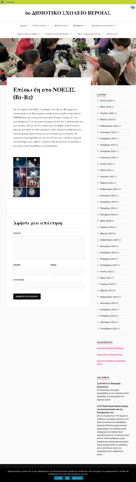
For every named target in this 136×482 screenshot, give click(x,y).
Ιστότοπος (18, 280)
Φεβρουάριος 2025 (109, 189)
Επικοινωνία (112, 33)
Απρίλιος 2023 (107, 284)
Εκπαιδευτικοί (61, 25)
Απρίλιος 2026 (107, 113)
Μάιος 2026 (105, 106)
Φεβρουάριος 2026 (109, 125)
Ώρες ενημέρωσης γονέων (89, 33)
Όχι (67, 478)
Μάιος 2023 (105, 278)
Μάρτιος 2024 (106, 233)
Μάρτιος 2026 (106, 119)
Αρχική (23, 25)
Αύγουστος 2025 (108, 157)
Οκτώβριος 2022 (108, 322)
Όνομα (17, 265)
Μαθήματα (79, 25)
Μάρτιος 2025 (106, 183)
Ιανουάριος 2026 (108, 132)
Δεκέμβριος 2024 (108, 201)
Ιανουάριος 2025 (108, 195)
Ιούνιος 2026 (106, 100)
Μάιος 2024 (105, 220)
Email (54, 265)
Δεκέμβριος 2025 (108, 138)
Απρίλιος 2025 (107, 176)
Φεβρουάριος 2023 (109, 297)
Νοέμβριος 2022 (107, 315)
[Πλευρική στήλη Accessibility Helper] (133, 7)
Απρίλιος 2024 (107, 227)
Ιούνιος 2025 (106, 164)
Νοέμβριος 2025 (107, 145)
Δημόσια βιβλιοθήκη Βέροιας (110, 348)
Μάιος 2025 (105, 170)
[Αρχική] (2, 2)
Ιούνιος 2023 (106, 271)
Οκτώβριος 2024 (108, 214)
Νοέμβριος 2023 (107, 258)
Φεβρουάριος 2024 (109, 239)
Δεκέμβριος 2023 (108, 252)
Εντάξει (58, 478)
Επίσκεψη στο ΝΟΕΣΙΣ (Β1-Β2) (44, 93)
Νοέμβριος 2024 (107, 208)
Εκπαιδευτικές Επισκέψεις (57, 33)
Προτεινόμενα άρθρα (27, 33)
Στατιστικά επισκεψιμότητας (109, 354)
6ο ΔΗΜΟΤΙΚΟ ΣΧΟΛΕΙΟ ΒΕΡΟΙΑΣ (68, 12)
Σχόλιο (17, 233)
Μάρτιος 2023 (106, 290)
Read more (77, 478)
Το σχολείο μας (39, 25)
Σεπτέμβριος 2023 (108, 265)
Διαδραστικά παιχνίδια (103, 25)
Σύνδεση (10, 2)
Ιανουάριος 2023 (108, 303)
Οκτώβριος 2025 (108, 151)
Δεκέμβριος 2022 (108, 309)
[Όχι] (132, 475)
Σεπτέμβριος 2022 (108, 328)
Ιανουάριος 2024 (108, 246)
